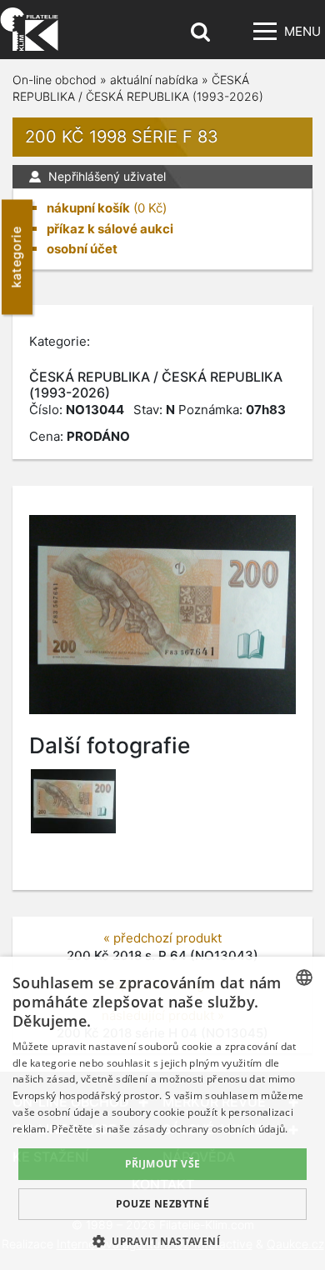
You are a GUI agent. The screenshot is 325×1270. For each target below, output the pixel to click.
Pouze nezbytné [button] (163, 1204)
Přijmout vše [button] (163, 1164)
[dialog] (162, 1113)
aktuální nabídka (154, 79)
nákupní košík (88, 208)
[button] (162, 1241)
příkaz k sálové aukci (110, 229)
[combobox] (304, 977)
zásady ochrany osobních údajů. (210, 1129)
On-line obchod (54, 79)
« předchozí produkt (162, 938)
